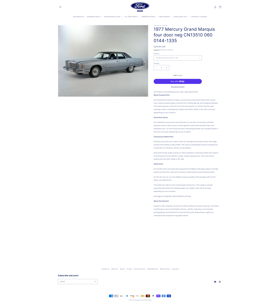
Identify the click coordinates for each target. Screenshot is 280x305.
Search (122, 269)
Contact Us (105, 269)
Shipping (156, 50)
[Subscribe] (94, 281)
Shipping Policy (152, 269)
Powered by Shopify (145, 300)
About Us (114, 269)
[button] (60, 7)
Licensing (175, 269)
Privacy (129, 269)
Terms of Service (139, 269)
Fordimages (136, 300)
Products (156, 53)
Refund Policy (165, 269)
